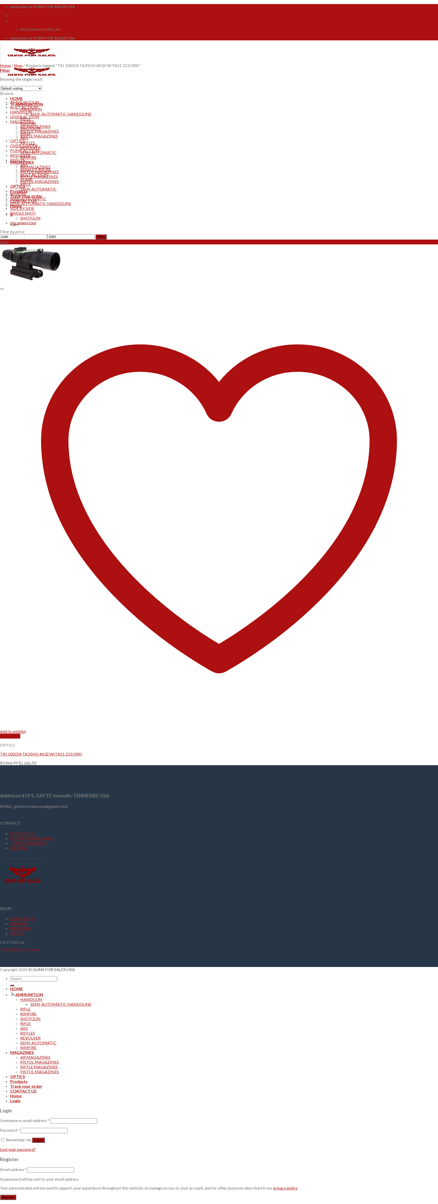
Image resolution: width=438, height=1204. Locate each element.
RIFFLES (27, 142)
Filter (101, 237)
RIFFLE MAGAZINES (39, 135)
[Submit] (12, 985)
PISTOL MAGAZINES (39, 181)
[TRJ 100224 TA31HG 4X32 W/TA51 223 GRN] (31, 282)
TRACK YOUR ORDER (28, 843)
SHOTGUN (30, 217)
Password (10, 1130)
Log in (38, 1140)
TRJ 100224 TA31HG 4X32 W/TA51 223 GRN (41, 753)
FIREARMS (19, 924)
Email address (13, 1169)
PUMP (26, 179)
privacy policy (285, 1187)
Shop (18, 65)
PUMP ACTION (24, 150)
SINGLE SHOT (23, 213)
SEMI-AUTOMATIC (38, 189)
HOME (16, 98)
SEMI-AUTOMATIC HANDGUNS (60, 113)
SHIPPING (19, 848)
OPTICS (17, 186)
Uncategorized (23, 222)
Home (5, 65)
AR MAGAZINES (35, 166)
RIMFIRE (18, 193)
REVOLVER (20, 155)
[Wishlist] (2, 289)
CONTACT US (21, 833)
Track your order (26, 1086)
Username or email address (24, 1120)
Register (8, 1197)
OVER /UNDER (24, 145)
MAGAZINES (22, 121)
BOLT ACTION (24, 107)
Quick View (10, 736)
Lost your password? (18, 1149)
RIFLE (25, 184)
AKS (24, 164)
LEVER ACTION (24, 116)
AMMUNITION (24, 102)
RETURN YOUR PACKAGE (31, 838)
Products (19, 191)
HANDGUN (21, 111)
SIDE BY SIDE (22, 208)
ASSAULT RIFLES (35, 169)
